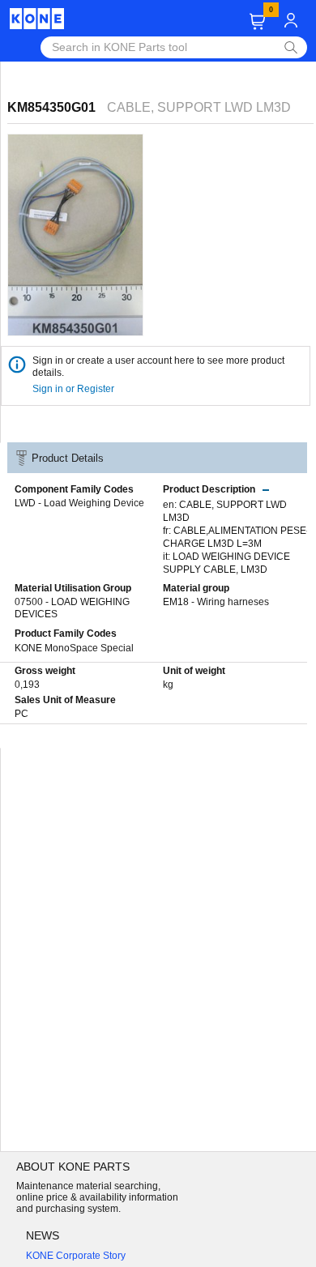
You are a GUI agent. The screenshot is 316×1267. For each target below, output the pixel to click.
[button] (257, 21)
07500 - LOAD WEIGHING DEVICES (72, 608)
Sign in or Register (74, 389)
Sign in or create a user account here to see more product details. (158, 366)
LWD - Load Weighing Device (79, 503)
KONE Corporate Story (76, 1255)
